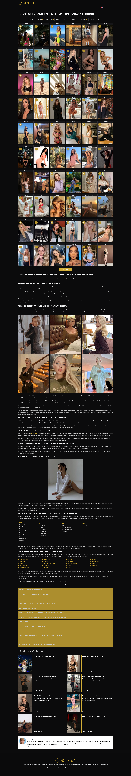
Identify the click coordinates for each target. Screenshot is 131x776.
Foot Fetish (64, 531)
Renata (26, 72)
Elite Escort (22, 525)
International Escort (23, 530)
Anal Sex (43, 525)
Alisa (73, 72)
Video (99, 19)
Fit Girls (94, 563)
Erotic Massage (69, 7)
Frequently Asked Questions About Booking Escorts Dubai (41, 767)
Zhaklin (26, 170)
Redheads (70, 561)
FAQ (93, 7)
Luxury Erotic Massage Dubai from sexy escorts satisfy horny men (71, 767)
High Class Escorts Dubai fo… (93, 676)
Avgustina (41, 195)
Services (23, 7)
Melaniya (57, 219)
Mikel (41, 72)
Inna (73, 23)
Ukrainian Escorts (24, 559)
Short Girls (22, 561)
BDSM (63, 525)
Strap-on (85, 525)
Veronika (57, 170)
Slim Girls (94, 559)
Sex (40, 523)
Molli (57, 97)
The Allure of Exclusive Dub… (45, 676)
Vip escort (21, 540)
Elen (105, 97)
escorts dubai (34, 433)
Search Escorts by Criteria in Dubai (96, 767)
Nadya (26, 48)
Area (46, 7)
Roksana (73, 244)
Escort (20, 522)
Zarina (57, 195)
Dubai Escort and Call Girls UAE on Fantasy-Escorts (68, 764)
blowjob (42, 527)
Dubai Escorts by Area (86, 764)
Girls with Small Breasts (49, 563)
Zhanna (57, 72)
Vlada (73, 121)
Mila (26, 97)
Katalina (105, 72)
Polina (57, 244)
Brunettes (94, 565)
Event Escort (22, 527)
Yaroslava (105, 48)
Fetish (62, 523)
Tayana (73, 146)
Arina (73, 219)
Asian (69, 567)
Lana (105, 244)
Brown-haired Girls (24, 567)
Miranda (42, 146)
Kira (26, 219)
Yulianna (89, 72)
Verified (92, 19)
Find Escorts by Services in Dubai (100, 764)
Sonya (41, 48)
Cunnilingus (43, 531)
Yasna (57, 121)
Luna (42, 97)
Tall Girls (70, 559)
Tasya (25, 146)
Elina (105, 195)
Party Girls (21, 534)
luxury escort (22, 532)
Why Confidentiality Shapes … (45, 716)
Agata (57, 48)
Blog (42, 671)
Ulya (26, 244)
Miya (89, 219)
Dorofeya (105, 121)
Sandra (57, 146)
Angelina (105, 23)
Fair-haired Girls (23, 565)
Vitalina (89, 121)
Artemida (26, 195)
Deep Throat (43, 533)
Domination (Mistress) (67, 527)
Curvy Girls (46, 565)
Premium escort (23, 536)
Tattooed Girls (47, 559)
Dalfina (89, 97)
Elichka (57, 23)
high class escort (23, 528)
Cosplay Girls (71, 565)
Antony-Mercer (33, 739)
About (81, 7)
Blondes (46, 567)
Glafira (26, 23)
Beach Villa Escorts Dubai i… (44, 696)
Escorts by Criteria (35, 7)
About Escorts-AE (27, 764)
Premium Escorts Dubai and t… (94, 696)
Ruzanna (89, 170)
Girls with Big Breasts (73, 563)
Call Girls (58, 7)
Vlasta (89, 48)
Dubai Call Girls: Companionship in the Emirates (43, 764)
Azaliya (73, 97)
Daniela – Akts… (89, 195)
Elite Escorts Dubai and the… (45, 656)
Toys (83, 523)
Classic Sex (43, 529)
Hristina (26, 121)
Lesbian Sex (43, 535)
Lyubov (73, 170)
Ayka (41, 121)
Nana (41, 244)
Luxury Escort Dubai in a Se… (93, 716)
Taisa (41, 170)
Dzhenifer (89, 146)
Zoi (42, 219)
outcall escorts (95, 561)
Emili (73, 48)
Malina (73, 195)
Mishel (42, 23)
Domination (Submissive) (67, 529)
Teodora (89, 23)
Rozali (89, 244)
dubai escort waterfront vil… (93, 656)
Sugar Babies (22, 538)
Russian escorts (47, 561)
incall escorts (23, 563)
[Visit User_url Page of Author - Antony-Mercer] (28, 747)
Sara (105, 170)
